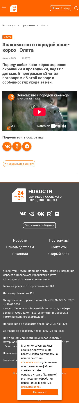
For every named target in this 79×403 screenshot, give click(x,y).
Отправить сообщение (39, 225)
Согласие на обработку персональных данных (33, 330)
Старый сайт (58, 254)
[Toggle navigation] (4, 7)
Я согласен (39, 392)
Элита (44, 25)
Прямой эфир (60, 8)
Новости (20, 241)
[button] (76, 8)
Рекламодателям (20, 247)
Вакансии (20, 254)
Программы (28, 25)
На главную (8, 25)
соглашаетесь (30, 362)
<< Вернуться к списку (19, 163)
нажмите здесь (31, 387)
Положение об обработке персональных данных (35, 324)
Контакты (59, 247)
